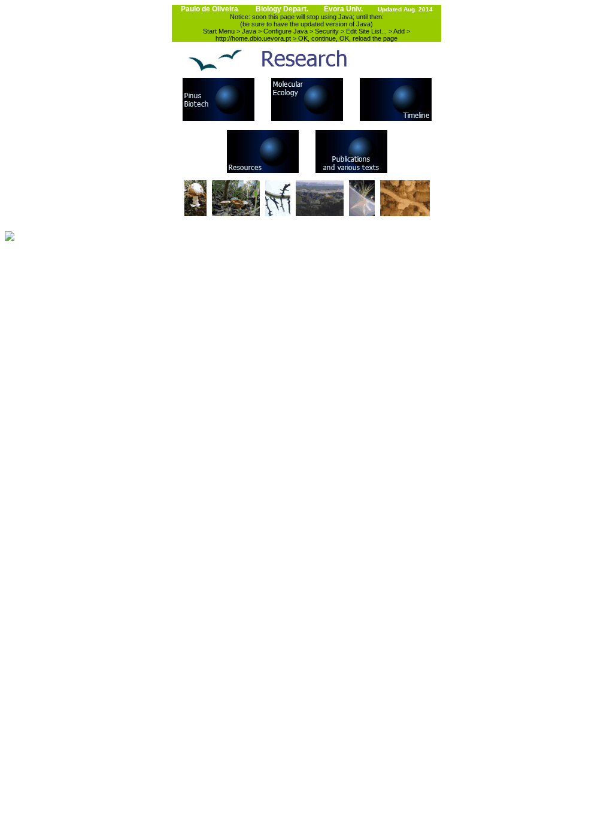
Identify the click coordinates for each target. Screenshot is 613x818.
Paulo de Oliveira (209, 9)
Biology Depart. (282, 9)
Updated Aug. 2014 (405, 9)
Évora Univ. (343, 9)
